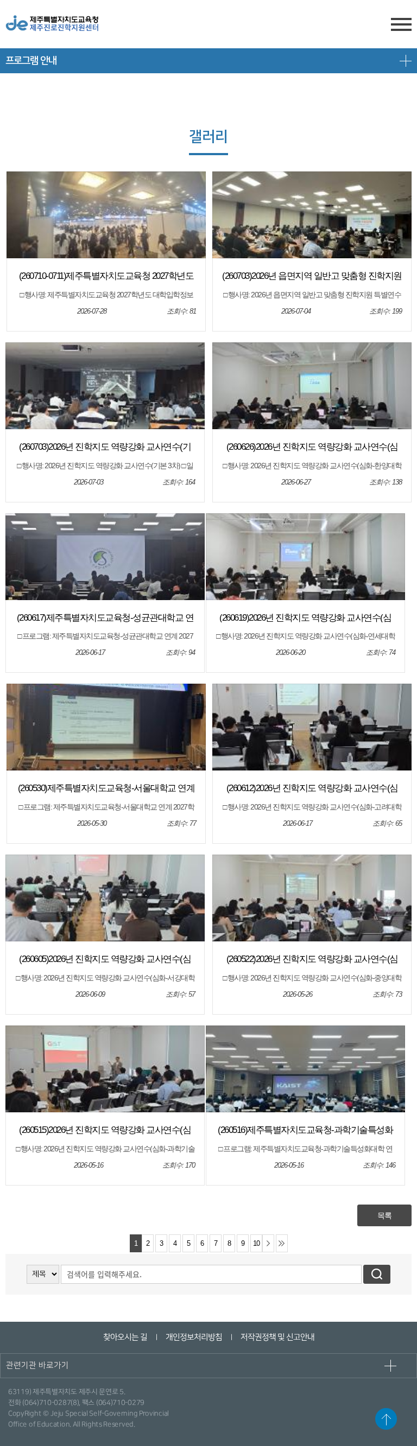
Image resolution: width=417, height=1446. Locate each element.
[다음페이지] (268, 1243)
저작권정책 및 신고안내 (277, 1337)
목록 (384, 1215)
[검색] (376, 1274)
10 (256, 1243)
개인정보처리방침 (193, 1337)
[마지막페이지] (282, 1243)
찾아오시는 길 (125, 1337)
